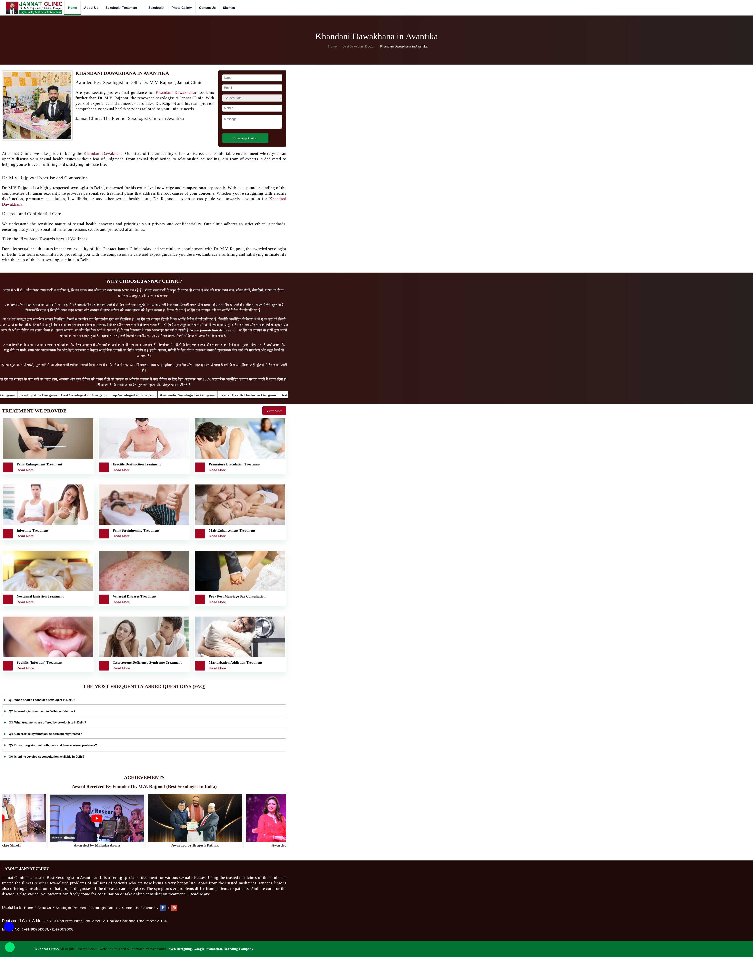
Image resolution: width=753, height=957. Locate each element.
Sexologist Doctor (104, 908)
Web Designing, (181, 949)
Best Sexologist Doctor (359, 46)
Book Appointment (245, 138)
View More (274, 410)
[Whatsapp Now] (10, 947)
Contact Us (207, 7)
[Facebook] (163, 908)
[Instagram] (174, 908)
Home (72, 7)
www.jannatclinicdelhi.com (213, 330)
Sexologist (156, 7)
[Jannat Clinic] (34, 8)
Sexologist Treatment (121, 7)
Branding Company (238, 949)
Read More (200, 894)
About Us (91, 7)
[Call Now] (9, 927)
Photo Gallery (182, 7)
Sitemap (229, 7)
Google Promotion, (208, 949)
